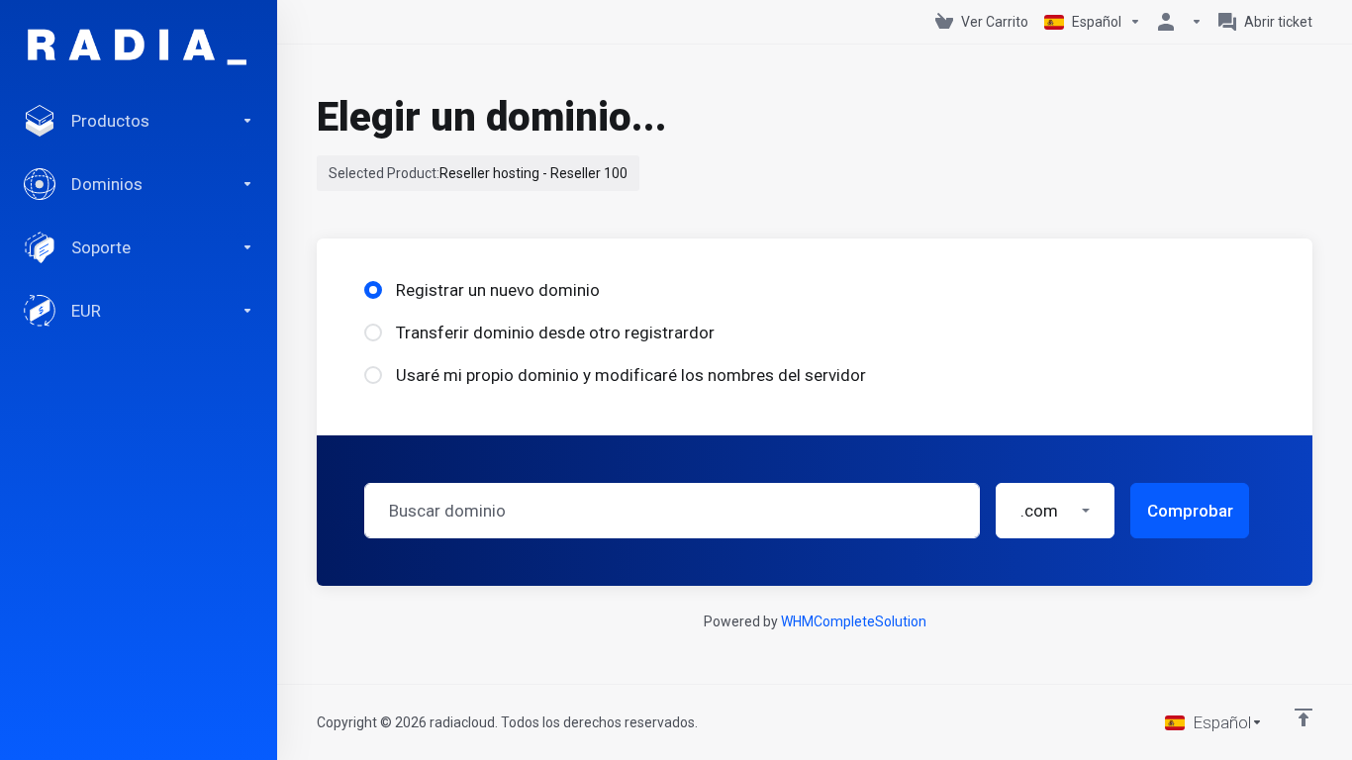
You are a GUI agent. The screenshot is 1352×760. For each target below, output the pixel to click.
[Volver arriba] (1303, 717)
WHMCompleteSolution (853, 621)
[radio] (373, 290)
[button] (1055, 510)
